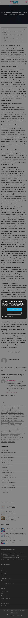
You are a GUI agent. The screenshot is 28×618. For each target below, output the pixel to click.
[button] (7, 316)
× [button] (24, 300)
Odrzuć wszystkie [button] (14, 313)
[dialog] (14, 309)
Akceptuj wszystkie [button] (14, 309)
